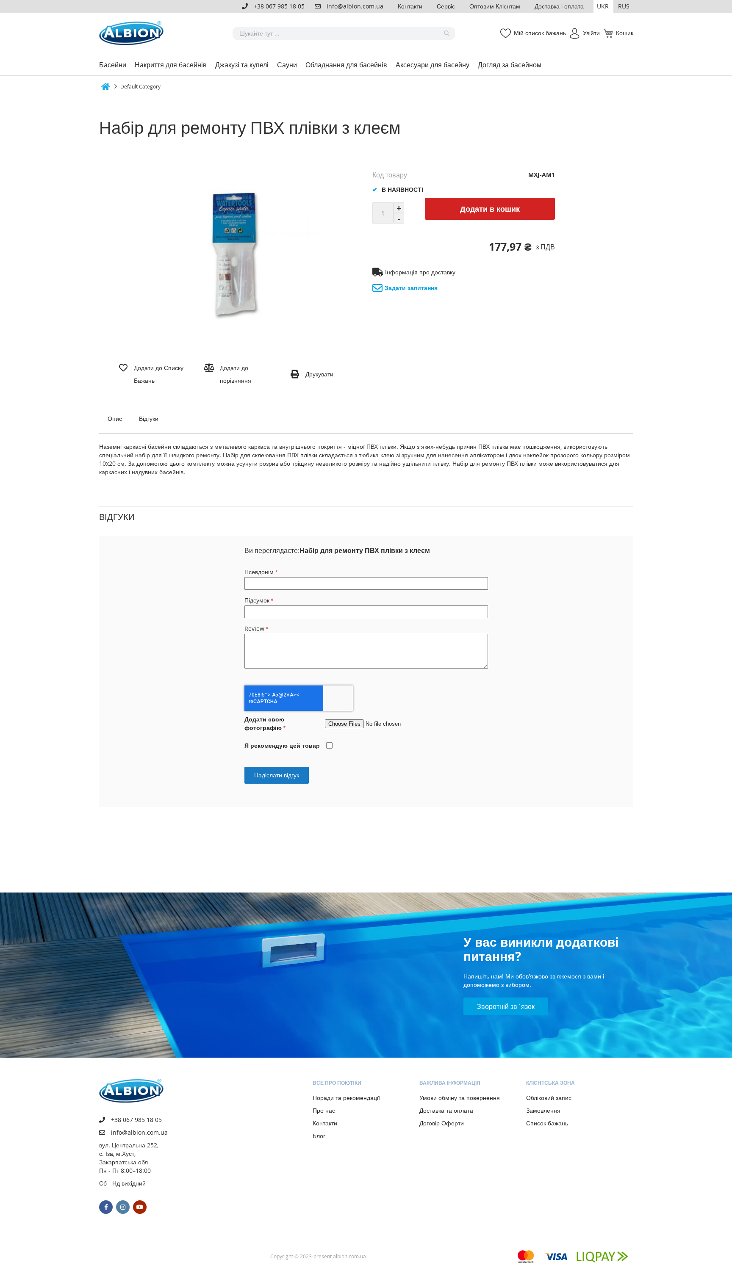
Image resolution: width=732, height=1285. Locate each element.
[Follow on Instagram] (123, 1207)
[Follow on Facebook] (106, 1207)
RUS (623, 6)
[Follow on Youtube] (140, 1207)
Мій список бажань (540, 33)
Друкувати (319, 374)
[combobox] (344, 33)
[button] (603, 6)
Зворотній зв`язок (506, 1006)
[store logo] (133, 33)
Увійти (591, 33)
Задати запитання (411, 288)
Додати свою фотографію (264, 723)
